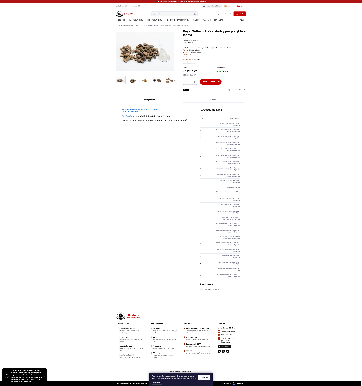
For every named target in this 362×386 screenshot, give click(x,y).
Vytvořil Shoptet (226, 383)
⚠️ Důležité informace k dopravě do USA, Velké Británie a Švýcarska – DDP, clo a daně (181, 1)
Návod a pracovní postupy (130, 111)
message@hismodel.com (228, 331)
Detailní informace (189, 63)
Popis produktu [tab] (149, 100)
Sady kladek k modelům (212, 289)
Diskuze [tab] (213, 100)
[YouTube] (227, 351)
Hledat (195, 14)
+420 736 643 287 (226, 334)
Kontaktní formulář (224, 346)
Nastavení (156, 383)
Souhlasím (204, 378)
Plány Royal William (128, 116)
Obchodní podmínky (122, 6)
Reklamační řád (135, 6)
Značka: (188, 42)
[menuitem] (121, 20)
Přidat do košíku (208, 82)
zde (194, 378)
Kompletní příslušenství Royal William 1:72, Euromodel (140, 109)
